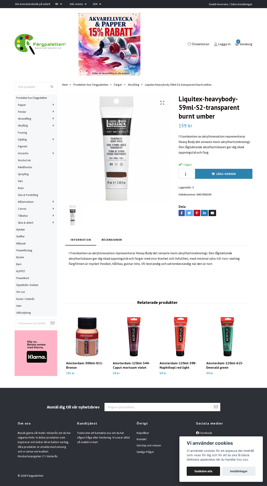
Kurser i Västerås (25, 299)
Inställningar (239, 471)
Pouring (22, 132)
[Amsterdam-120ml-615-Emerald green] (227, 337)
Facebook (205, 433)
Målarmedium (26, 201)
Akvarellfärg (24, 118)
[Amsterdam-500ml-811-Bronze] (87, 337)
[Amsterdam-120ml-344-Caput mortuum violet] (134, 337)
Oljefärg (22, 139)
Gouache (23, 153)
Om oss (20, 291)
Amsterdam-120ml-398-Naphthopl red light (178, 365)
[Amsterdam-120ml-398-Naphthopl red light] (181, 337)
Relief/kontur (25, 167)
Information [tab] (81, 239)
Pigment (22, 146)
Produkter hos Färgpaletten (31, 97)
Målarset (21, 243)
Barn (18, 264)
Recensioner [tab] (112, 239)
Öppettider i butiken (27, 285)
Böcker (20, 257)
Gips (20, 181)
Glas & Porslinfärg (28, 195)
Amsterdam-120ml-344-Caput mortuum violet (131, 365)
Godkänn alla (203, 471)
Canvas (22, 208)
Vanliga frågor (145, 452)
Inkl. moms (77, 4)
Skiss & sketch (25, 222)
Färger (118, 84)
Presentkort (22, 278)
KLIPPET (20, 271)
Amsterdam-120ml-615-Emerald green (224, 365)
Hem (18, 305)
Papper (22, 104)
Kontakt (141, 439)
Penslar (22, 111)
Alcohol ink (24, 160)
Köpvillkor (143, 433)
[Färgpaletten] (40, 44)
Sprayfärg (23, 174)
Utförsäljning (23, 312)
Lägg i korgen (226, 173)
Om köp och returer (149, 445)
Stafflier (20, 236)
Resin (21, 188)
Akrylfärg (23, 125)
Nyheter (20, 229)
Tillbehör (23, 215)
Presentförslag (24, 250)
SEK (95, 4)
